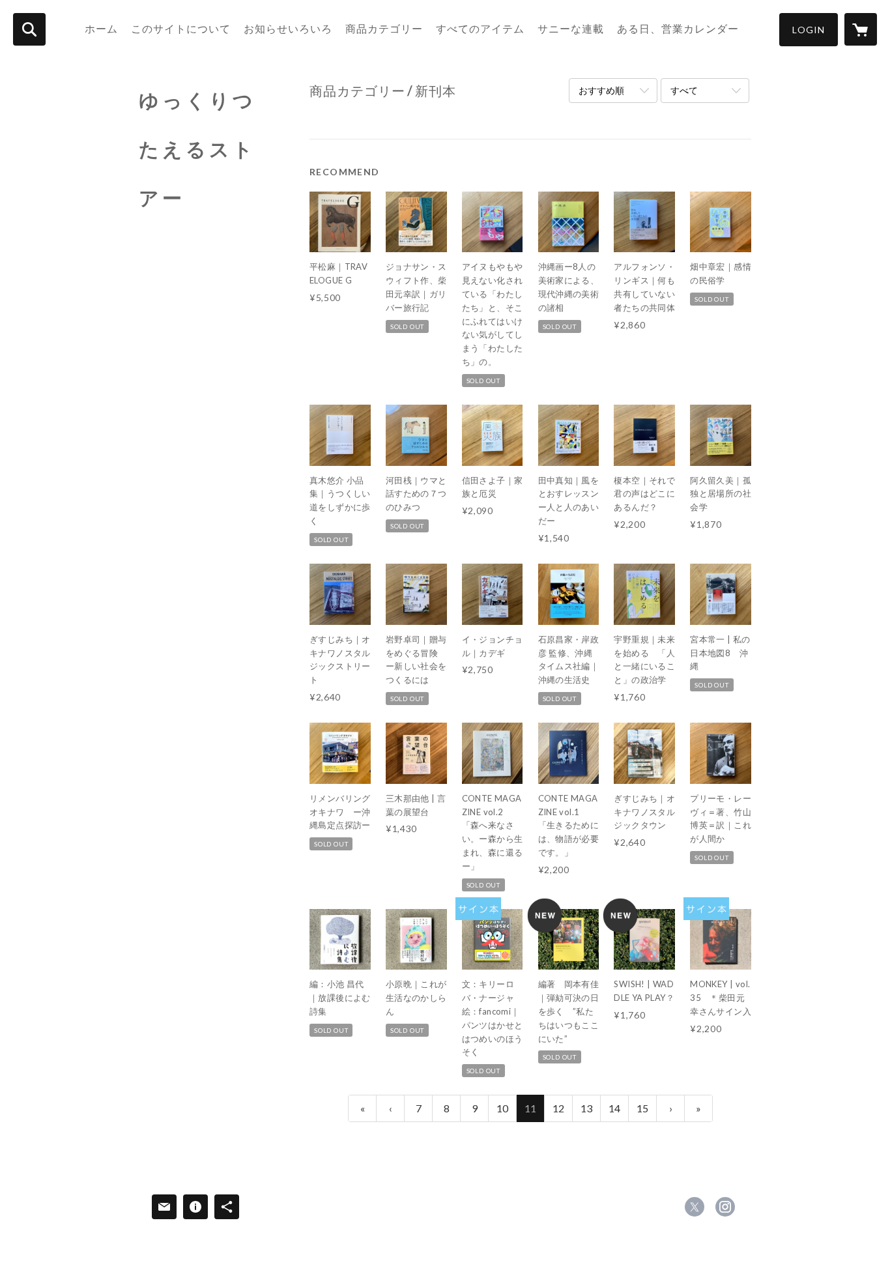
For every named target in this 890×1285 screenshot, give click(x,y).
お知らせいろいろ (288, 28)
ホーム (101, 28)
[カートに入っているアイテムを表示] (860, 29)
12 (558, 1108)
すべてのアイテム (480, 28)
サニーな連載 (571, 28)
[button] (808, 29)
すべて (684, 90)
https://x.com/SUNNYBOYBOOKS (694, 1207)
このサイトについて (181, 28)
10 (502, 1108)
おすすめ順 (601, 90)
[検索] (29, 29)
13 (586, 1108)
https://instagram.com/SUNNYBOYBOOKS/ (725, 1207)
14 (614, 1108)
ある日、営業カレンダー (678, 28)
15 (642, 1108)
